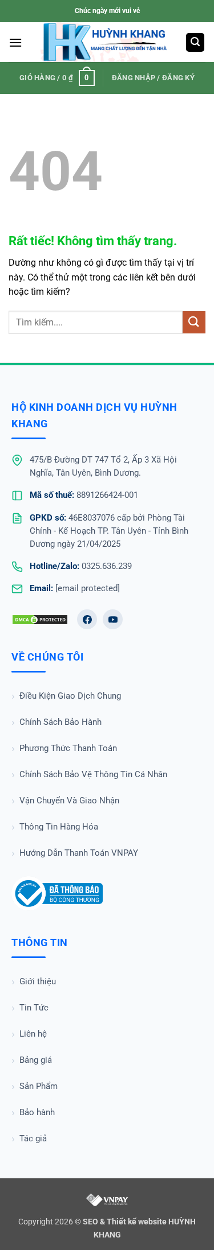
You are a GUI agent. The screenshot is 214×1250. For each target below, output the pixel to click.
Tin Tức (34, 1008)
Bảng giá (35, 1060)
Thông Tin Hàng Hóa (58, 827)
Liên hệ (33, 1034)
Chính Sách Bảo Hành (60, 722)
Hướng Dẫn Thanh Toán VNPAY (78, 853)
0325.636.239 (107, 566)
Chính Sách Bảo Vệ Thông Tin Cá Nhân (93, 774)
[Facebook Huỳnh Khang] (87, 619)
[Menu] (15, 42)
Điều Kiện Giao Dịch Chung (70, 696)
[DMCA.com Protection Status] (39, 619)
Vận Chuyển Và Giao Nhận (69, 800)
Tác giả (33, 1138)
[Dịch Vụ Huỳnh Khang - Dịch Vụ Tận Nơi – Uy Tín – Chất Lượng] (105, 42)
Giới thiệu (37, 981)
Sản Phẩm (38, 1086)
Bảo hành (37, 1112)
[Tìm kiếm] (195, 42)
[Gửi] (194, 322)
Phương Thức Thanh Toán (68, 748)
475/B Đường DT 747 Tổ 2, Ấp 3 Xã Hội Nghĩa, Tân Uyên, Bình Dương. (103, 466)
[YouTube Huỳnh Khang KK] (113, 619)
